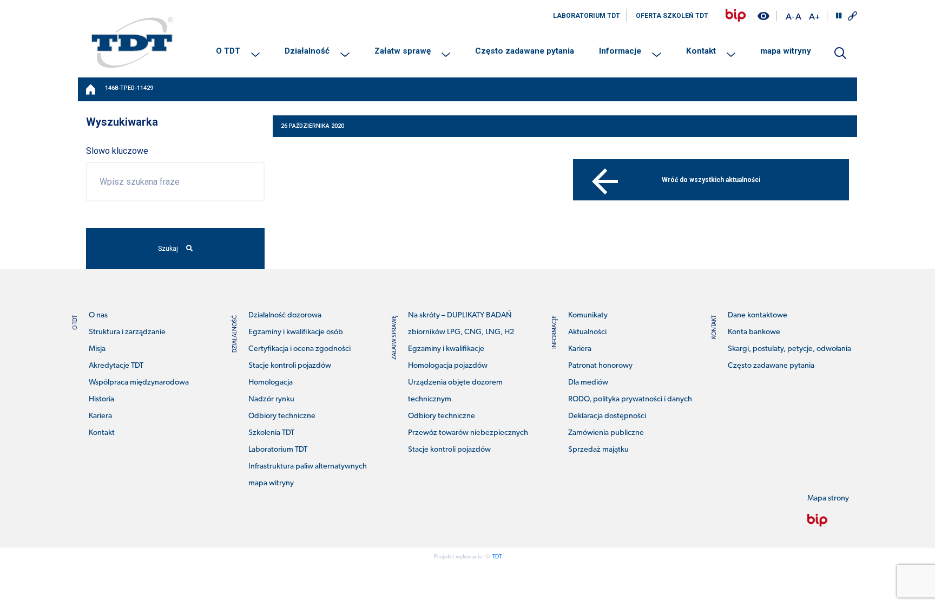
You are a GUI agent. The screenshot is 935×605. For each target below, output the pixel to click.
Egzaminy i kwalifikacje (446, 349)
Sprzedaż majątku (598, 450)
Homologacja (270, 383)
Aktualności (587, 332)
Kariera (100, 416)
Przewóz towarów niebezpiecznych (468, 433)
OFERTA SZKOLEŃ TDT (672, 15)
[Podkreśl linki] (852, 16)
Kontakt (701, 51)
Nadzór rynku (271, 399)
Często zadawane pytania (524, 51)
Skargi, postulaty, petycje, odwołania (789, 349)
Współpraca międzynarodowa (139, 383)
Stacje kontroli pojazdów (289, 366)
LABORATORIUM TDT (586, 15)
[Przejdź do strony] (736, 15)
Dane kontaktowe (757, 315)
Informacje (620, 51)
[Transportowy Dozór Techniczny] (132, 42)
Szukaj (168, 248)
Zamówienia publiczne (606, 433)
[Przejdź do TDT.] (91, 89)
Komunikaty (588, 315)
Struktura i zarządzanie (127, 332)
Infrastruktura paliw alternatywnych (307, 467)
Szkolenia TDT (271, 433)
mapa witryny (785, 51)
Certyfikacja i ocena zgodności (299, 349)
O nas (98, 315)
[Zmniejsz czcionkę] (790, 16)
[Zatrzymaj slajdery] (838, 16)
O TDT (228, 51)
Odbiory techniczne (281, 416)
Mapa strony (828, 499)
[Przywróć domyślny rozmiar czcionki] (798, 16)
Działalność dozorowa (284, 315)
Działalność (307, 51)
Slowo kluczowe (117, 151)
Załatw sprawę (402, 51)
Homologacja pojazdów (448, 366)
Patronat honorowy (600, 366)
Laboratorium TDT (277, 450)
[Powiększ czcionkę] (814, 16)
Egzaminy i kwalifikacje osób (295, 332)
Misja (97, 349)
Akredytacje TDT (116, 366)
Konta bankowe (754, 332)
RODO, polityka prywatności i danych (630, 399)
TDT (497, 557)
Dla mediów (588, 383)
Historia (101, 399)
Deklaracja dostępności (607, 416)
